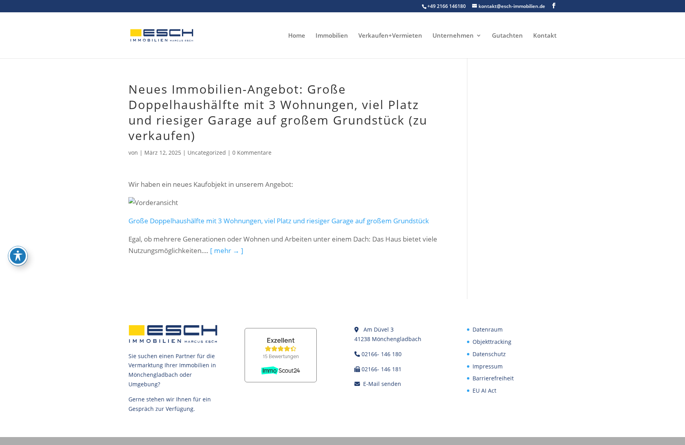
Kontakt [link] (545, 36)
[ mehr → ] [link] (226, 250)
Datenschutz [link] (489, 354)
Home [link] (296, 36)
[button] (554, 6)
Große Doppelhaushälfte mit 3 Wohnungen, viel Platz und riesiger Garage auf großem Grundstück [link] (278, 220)
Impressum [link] (488, 366)
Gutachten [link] (507, 36)
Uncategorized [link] (207, 152)
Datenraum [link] (488, 329)
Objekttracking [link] (492, 341)
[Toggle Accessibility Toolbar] (17, 255)
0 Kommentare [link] (252, 152)
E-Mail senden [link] (382, 383)
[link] (161, 34)
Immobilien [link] (332, 36)
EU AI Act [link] (484, 390)
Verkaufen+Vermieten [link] (390, 36)
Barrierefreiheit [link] (493, 378)
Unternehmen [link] (453, 36)
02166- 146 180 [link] (382, 354)
